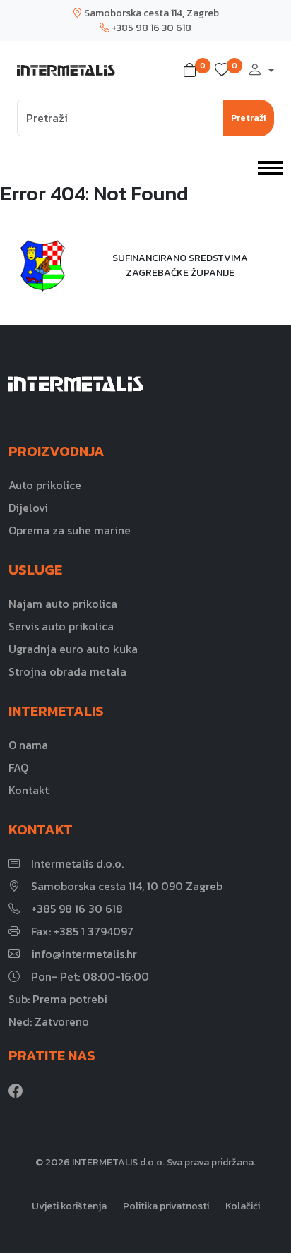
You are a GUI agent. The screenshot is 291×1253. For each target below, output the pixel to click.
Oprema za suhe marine (69, 530)
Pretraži (248, 117)
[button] (193, 70)
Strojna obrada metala (67, 671)
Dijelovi (28, 507)
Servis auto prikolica (61, 626)
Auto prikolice (44, 484)
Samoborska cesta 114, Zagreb (150, 13)
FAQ (18, 767)
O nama (28, 744)
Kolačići (242, 1206)
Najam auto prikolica (62, 603)
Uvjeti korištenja (69, 1206)
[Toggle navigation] (270, 167)
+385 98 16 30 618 (150, 27)
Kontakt (28, 789)
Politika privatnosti (166, 1206)
